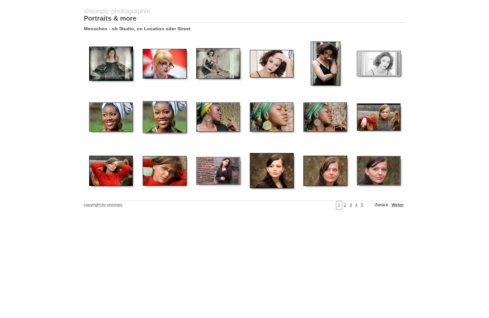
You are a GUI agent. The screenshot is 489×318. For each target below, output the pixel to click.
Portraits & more (110, 18)
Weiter (398, 205)
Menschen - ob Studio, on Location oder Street (137, 28)
